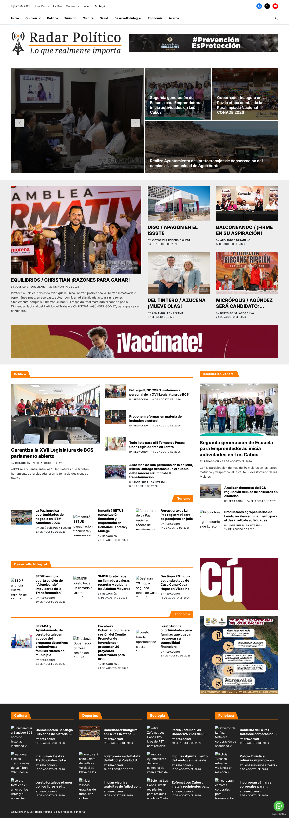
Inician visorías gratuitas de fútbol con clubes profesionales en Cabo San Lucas (123, 788)
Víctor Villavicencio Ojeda (171, 240)
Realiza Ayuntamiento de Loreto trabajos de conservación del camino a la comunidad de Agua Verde (206, 163)
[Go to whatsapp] (279, 806)
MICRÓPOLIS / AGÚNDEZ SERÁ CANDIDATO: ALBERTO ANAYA (244, 306)
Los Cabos (42, 6)
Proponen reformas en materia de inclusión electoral (155, 418)
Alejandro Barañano (235, 240)
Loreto (87, 6)
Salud (104, 18)
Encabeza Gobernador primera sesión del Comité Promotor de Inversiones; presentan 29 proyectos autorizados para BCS (114, 642)
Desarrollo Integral (128, 18)
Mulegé (100, 6)
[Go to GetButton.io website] (279, 814)
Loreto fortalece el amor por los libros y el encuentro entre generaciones (54, 788)
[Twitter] (267, 6)
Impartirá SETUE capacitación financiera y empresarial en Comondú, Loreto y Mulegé (112, 520)
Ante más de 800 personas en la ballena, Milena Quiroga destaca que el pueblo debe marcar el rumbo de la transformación (161, 471)
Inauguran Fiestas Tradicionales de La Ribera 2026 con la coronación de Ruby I (52, 762)
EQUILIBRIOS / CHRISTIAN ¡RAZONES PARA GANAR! (70, 280)
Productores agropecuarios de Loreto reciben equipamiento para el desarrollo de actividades (250, 516)
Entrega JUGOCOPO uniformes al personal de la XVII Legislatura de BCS (159, 392)
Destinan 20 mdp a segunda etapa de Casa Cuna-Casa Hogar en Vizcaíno (175, 582)
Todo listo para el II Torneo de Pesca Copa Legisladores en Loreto (157, 445)
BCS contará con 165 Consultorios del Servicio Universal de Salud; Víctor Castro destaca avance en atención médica (78, 117)
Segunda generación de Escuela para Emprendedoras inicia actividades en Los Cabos (236, 448)
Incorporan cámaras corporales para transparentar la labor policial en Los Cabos (257, 788)
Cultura (88, 18)
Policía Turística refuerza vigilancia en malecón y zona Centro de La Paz (258, 762)
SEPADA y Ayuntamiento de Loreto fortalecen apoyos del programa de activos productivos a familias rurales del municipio (52, 640)
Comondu (72, 6)
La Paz (58, 6)
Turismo (70, 18)
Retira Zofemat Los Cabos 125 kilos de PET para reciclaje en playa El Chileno (190, 736)
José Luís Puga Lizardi (30, 286)
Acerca (174, 18)
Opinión (31, 18)
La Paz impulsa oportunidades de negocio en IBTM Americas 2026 (50, 516)
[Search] (276, 18)
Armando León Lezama (167, 313)
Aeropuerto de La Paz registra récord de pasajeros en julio (177, 514)
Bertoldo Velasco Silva (237, 313)
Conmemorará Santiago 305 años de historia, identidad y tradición (54, 734)
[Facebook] (259, 6)
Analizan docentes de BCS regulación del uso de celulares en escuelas (251, 492)
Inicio (15, 18)
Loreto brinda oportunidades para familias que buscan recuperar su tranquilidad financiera (177, 636)
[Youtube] (275, 6)
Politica (52, 18)
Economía (155, 18)
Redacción (62, 143)
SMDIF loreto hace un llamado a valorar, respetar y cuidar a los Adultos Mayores (114, 582)
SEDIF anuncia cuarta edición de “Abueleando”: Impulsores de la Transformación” (49, 584)
